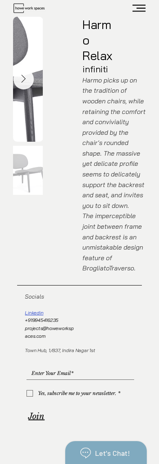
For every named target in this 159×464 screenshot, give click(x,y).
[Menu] (139, 8)
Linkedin (34, 313)
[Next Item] (23, 79)
